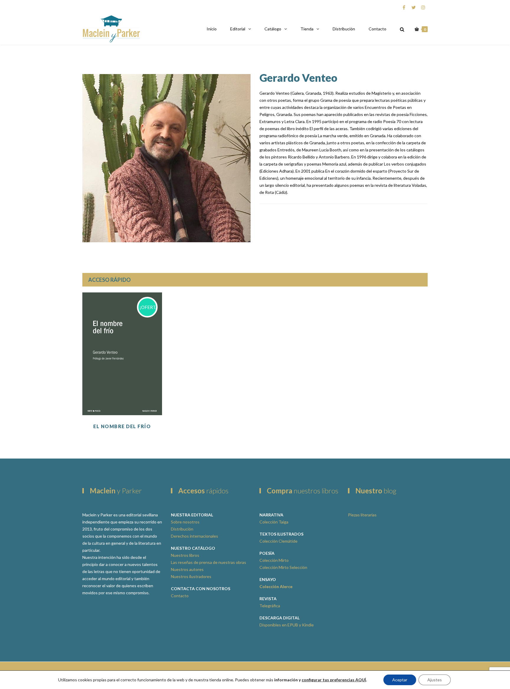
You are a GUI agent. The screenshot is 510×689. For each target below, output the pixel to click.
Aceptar (399, 679)
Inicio (212, 28)
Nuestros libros (185, 555)
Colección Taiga (273, 521)
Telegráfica (269, 605)
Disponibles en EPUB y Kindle (286, 624)
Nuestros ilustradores (191, 576)
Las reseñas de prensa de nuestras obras (208, 562)
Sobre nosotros (185, 521)
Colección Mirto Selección (283, 567)
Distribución (344, 28)
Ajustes (434, 679)
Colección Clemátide (278, 541)
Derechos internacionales (194, 536)
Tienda (306, 28)
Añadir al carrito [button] (122, 386)
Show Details (122, 400)
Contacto (377, 28)
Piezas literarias (362, 514)
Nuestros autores (187, 569)
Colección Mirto (274, 560)
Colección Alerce (275, 586)
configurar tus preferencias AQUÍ (334, 679)
